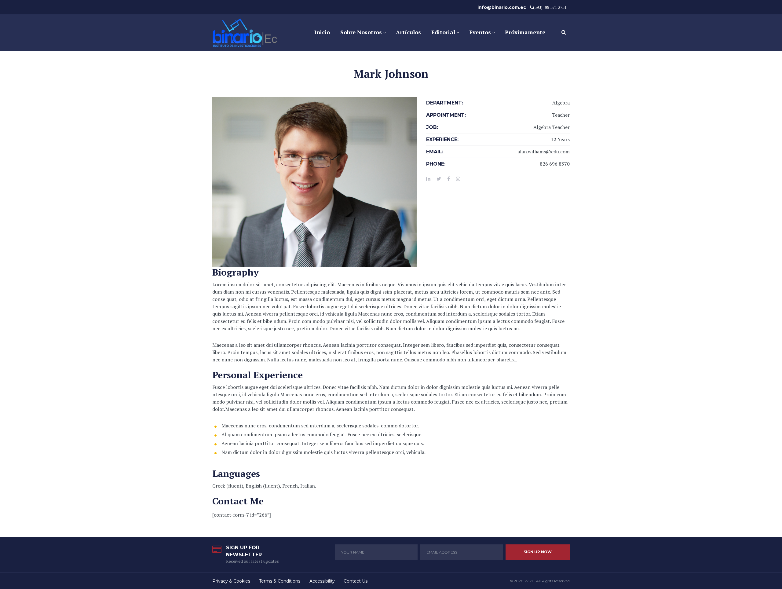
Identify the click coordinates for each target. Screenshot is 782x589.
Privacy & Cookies (231, 581)
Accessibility (322, 581)
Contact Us (355, 581)
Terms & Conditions (279, 581)
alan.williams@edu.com (543, 151)
